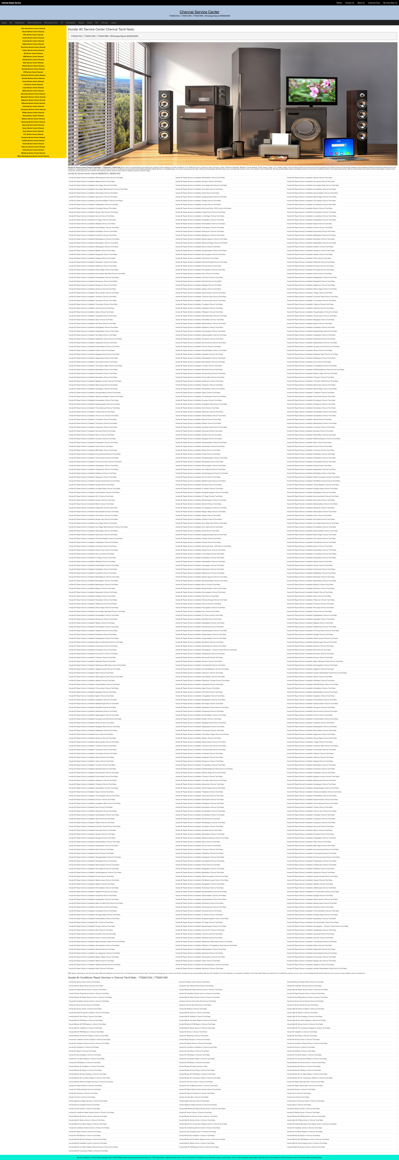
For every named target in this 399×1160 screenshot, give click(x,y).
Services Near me (390, 2)
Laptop (113, 22)
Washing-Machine (34, 22)
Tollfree (339, 2)
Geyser (81, 22)
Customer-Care (374, 2)
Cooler (89, 22)
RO (96, 22)
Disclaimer (87, 1157)
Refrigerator (19, 22)
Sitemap (79, 1157)
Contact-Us (349, 2)
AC (11, 22)
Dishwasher (70, 22)
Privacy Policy (96, 1157)
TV (62, 22)
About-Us (361, 2)
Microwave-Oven (51, 22)
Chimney (104, 22)
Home (4, 22)
